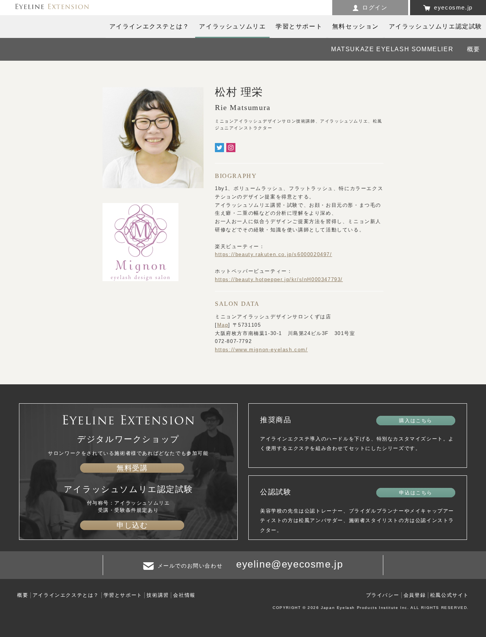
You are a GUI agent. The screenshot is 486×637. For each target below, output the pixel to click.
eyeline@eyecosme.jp (289, 564)
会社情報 (184, 595)
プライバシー (382, 595)
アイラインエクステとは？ (66, 595)
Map (223, 325)
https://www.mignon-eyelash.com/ (261, 349)
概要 (473, 49)
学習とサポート (123, 595)
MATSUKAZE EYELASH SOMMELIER (392, 49)
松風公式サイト (449, 595)
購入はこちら (415, 420)
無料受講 (132, 468)
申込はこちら (415, 492)
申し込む (132, 525)
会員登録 (415, 595)
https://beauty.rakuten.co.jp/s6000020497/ (273, 254)
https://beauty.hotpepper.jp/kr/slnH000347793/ (279, 279)
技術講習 (158, 595)
